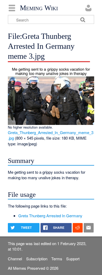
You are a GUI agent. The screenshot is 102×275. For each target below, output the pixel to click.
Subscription (36, 258)
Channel (15, 258)
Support (73, 258)
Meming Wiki (39, 8)
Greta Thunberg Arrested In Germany (50, 215)
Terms (56, 258)
